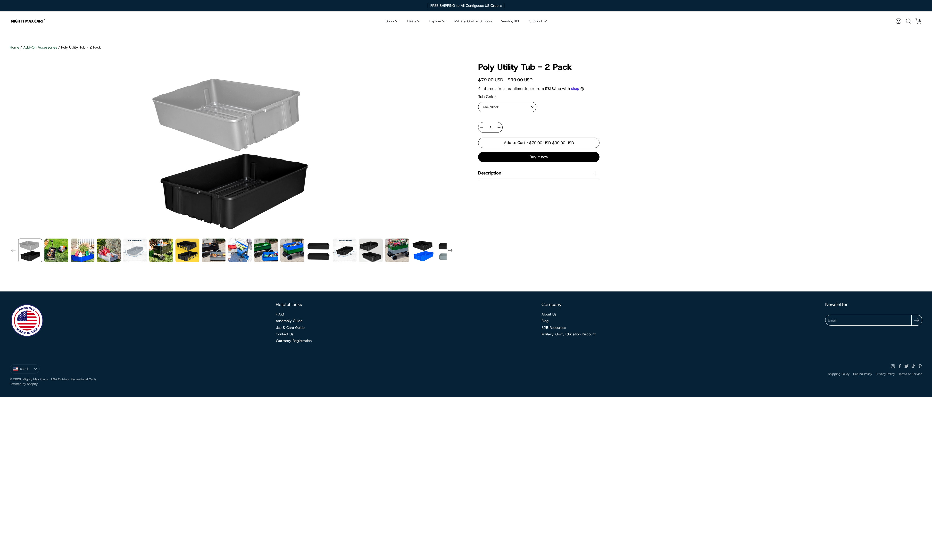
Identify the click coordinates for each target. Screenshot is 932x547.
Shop (390, 21)
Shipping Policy (838, 374)
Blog (545, 320)
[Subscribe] (916, 320)
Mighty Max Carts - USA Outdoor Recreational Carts (59, 379)
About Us (548, 314)
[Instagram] (893, 366)
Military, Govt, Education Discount (568, 334)
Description (489, 173)
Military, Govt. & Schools (473, 21)
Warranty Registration (294, 340)
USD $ (30, 370)
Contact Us (284, 334)
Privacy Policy (885, 374)
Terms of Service (910, 374)
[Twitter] (906, 366)
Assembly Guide (289, 320)
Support (535, 21)
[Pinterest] (920, 366)
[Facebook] (900, 366)
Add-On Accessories (40, 47)
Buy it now (539, 156)
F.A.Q (280, 314)
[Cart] (918, 21)
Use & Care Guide (290, 327)
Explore (435, 21)
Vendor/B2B (510, 21)
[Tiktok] (913, 366)
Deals (411, 21)
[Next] (450, 250)
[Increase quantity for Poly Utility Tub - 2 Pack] (499, 127)
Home (14, 47)
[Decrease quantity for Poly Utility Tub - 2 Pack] (481, 127)
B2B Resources (553, 327)
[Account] (898, 21)
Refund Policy (862, 374)
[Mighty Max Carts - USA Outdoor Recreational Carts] (28, 21)
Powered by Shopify (24, 384)
